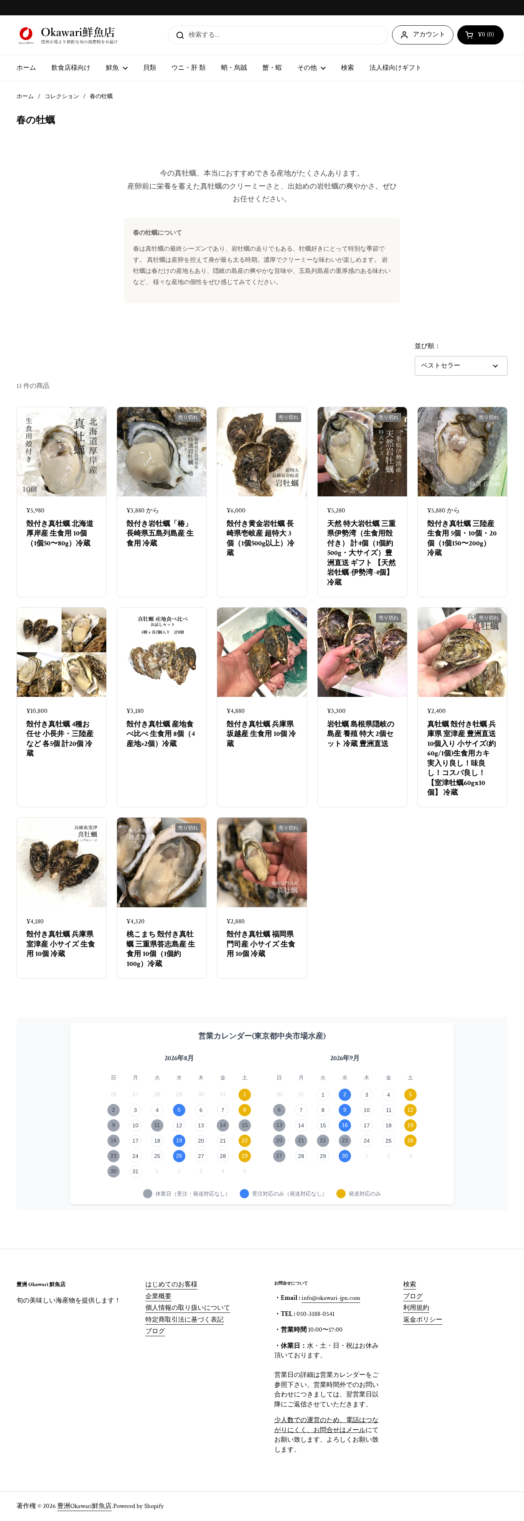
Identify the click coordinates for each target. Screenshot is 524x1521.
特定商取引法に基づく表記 (184, 1320)
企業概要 (158, 1296)
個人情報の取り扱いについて (187, 1308)
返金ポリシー (422, 1320)
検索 (409, 1284)
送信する (177, 34)
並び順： (428, 346)
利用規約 (416, 1308)
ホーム (25, 96)
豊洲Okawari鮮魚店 (84, 1506)
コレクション (61, 96)
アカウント (429, 34)
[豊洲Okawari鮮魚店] (69, 35)
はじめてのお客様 (171, 1284)
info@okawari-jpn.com (331, 1298)
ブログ (155, 1331)
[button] (480, 34)
